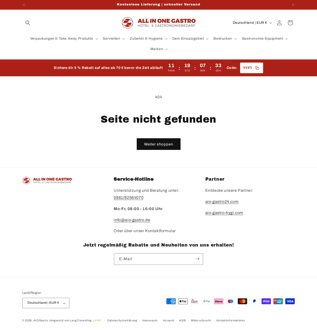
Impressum (150, 320)
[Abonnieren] (197, 259)
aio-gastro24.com (222, 202)
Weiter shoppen (158, 144)
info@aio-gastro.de (132, 220)
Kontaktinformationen (230, 320)
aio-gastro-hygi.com (224, 213)
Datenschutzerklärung (122, 320)
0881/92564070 (128, 198)
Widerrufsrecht (201, 320)
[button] (27, 22)
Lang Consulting (81, 320)
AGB (182, 320)
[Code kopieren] (257, 68)
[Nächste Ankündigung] (293, 4)
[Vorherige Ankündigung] (24, 4)
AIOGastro (40, 320)
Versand (168, 320)
